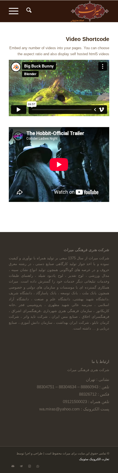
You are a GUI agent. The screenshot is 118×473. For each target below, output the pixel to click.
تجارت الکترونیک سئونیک (94, 459)
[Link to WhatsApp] (37, 466)
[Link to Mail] (13, 466)
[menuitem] (28, 11)
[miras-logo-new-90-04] (69, 11)
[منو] (15, 11)
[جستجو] (28, 11)
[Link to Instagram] (29, 466)
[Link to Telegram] (21, 466)
